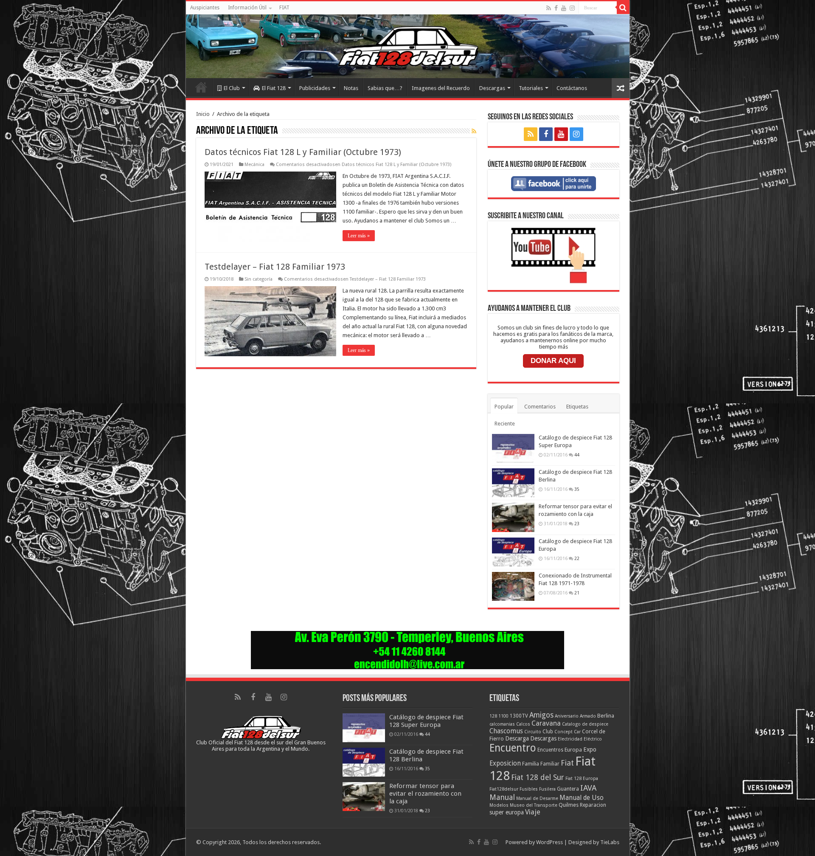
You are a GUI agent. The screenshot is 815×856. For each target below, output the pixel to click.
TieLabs (609, 842)
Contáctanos (571, 88)
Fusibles (529, 789)
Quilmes (569, 805)
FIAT (284, 8)
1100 (503, 716)
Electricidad (570, 739)
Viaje (532, 812)
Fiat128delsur (503, 789)
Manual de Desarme (537, 798)
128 (493, 716)
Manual (502, 797)
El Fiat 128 (274, 88)
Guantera (568, 789)
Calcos (523, 724)
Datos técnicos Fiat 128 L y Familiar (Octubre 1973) (303, 152)
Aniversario (567, 716)
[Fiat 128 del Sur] (408, 46)
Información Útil (247, 8)
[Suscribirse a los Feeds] (474, 131)
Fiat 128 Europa (581, 778)
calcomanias (502, 724)
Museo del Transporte (533, 805)
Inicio (201, 87)
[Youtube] (563, 8)
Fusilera (547, 789)
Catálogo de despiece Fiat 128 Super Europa (426, 721)
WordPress (549, 842)
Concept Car (567, 732)
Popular (504, 406)
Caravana (546, 723)
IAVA (588, 788)
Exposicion (505, 763)
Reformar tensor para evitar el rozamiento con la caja (425, 793)
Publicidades (314, 88)
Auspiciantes (204, 8)
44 (576, 454)
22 (576, 558)
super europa (506, 812)
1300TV (519, 716)
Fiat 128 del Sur (537, 777)
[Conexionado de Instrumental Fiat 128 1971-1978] (513, 586)
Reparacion (593, 805)
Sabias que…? (385, 88)
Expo (589, 749)
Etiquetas (577, 406)
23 (576, 523)
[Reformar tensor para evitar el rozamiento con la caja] (513, 517)
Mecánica (254, 164)
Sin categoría (258, 279)
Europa (573, 749)
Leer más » (359, 236)
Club (547, 732)
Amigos (541, 715)
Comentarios (540, 406)
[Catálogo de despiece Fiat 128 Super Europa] (513, 448)
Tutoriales (531, 88)
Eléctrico (593, 739)
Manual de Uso (581, 798)
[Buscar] (623, 7)
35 (576, 489)
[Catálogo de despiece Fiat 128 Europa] (513, 552)
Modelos (499, 805)
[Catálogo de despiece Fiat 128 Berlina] (513, 482)
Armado (588, 716)
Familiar (549, 764)
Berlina (605, 715)
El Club (232, 88)
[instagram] (572, 8)
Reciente (505, 423)
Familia (530, 763)
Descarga (517, 738)
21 (576, 592)
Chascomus (506, 731)
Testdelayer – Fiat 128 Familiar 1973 (275, 267)
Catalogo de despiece (585, 724)
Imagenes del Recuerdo (441, 88)
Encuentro (512, 748)
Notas (351, 88)
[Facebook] (556, 8)
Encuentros (550, 750)
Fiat (567, 762)
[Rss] (548, 8)
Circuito (532, 732)
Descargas (492, 88)
